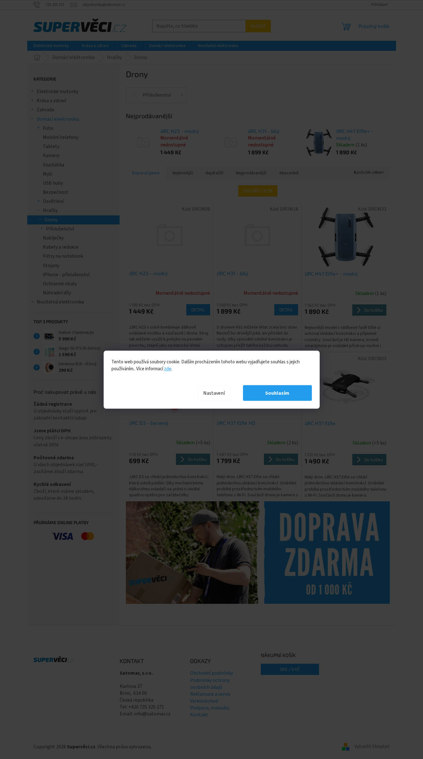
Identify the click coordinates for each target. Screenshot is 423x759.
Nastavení (214, 392)
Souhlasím (277, 392)
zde (167, 368)
